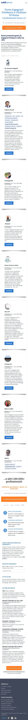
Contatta (9, 89)
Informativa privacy (6, 692)
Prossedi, (4, 579)
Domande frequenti (6, 703)
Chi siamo (3, 686)
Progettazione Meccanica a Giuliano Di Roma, (13, 548)
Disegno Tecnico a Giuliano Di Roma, (15, 552)
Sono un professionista (7, 701)
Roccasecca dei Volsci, (12, 581)
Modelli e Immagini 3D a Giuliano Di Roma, (12, 553)
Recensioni (4, 694)
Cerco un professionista (7, 700)
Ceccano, (16, 566)
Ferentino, (20, 566)
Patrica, (23, 579)
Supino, (20, 581)
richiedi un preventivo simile (14, 668)
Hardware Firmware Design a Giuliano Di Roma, (13, 547)
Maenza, (4, 581)
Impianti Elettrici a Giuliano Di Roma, (11, 555)
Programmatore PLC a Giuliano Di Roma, (12, 557)
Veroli (12, 568)
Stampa (3, 688)
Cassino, (11, 566)
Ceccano (7, 71)
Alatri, (3, 566)
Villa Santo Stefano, (12, 579)
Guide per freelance (6, 705)
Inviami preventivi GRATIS (14, 499)
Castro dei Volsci (13, 582)
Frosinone (7, 112)
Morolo (7, 411)
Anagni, (7, 566)
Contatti (9, 686)
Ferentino (7, 460)
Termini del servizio (6, 690)
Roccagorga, (5, 582)
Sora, (9, 568)
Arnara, (23, 581)
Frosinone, (5, 568)
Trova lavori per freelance (7, 709)
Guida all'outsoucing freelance (8, 707)
